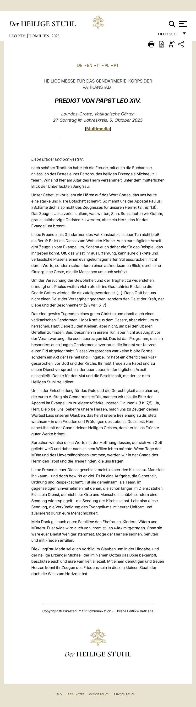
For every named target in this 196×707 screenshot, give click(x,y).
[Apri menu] (182, 24)
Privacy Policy (124, 694)
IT (98, 65)
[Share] (181, 45)
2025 (56, 35)
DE (79, 65)
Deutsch (169, 35)
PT (116, 65)
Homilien (39, 35)
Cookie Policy (99, 694)
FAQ (59, 694)
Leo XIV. (18, 35)
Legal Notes (75, 694)
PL (107, 65)
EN (89, 65)
